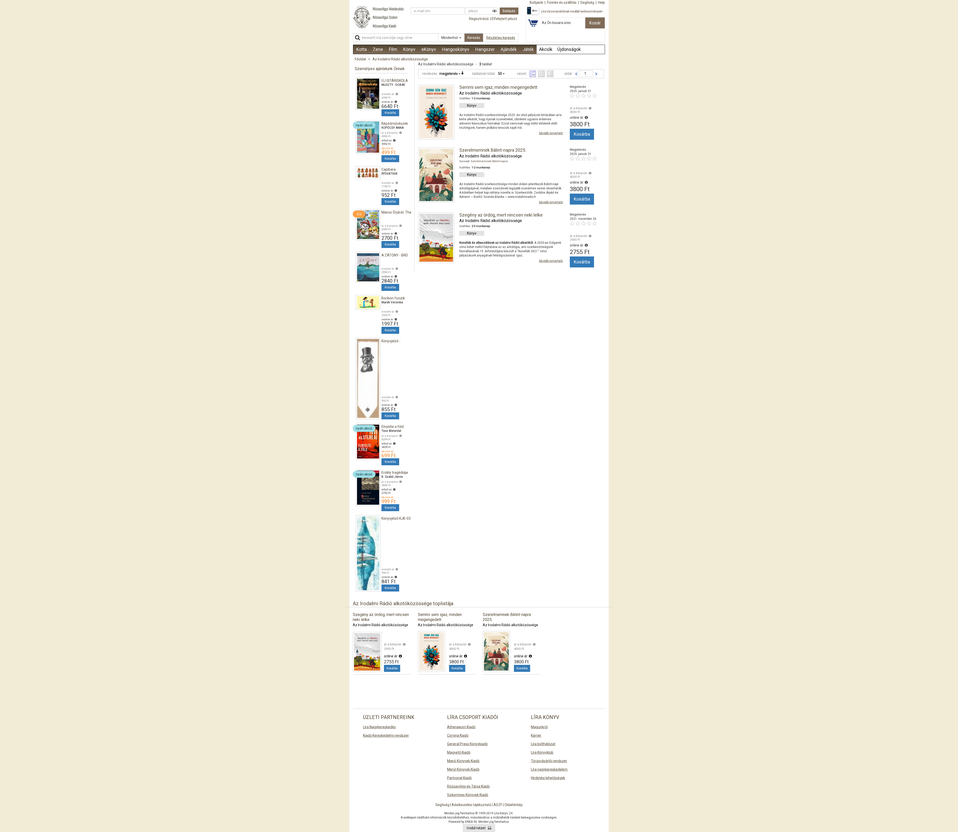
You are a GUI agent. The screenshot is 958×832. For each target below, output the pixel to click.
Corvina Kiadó (458, 735)
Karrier (536, 735)
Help (601, 2)
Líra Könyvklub (542, 752)
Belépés (509, 11)
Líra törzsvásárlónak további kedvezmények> (572, 11)
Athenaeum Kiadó (461, 727)
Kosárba (390, 113)
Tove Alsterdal (391, 431)
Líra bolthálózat (543, 744)
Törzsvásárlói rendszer (549, 761)
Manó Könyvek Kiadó (463, 761)
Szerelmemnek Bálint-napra (489, 161)
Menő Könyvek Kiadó (463, 769)
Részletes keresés (500, 38)
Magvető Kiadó (459, 752)
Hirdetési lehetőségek (548, 778)
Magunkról (539, 727)
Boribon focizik (393, 298)
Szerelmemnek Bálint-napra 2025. (492, 150)
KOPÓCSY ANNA (392, 127)
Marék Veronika (392, 302)
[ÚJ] (368, 224)
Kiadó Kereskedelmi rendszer (386, 735)
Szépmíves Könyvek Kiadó (467, 795)
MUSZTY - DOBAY (393, 85)
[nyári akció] (368, 137)
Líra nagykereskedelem (549, 769)
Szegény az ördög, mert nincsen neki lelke (501, 215)
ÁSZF (497, 805)
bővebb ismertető (551, 133)
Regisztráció (479, 19)
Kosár (595, 22)
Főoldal (360, 59)
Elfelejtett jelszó (504, 19)
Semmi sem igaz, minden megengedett (498, 87)
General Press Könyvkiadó (467, 744)
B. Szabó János (392, 476)
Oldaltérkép (513, 805)
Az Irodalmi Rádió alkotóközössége (400, 59)
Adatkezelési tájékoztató (471, 805)
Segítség (442, 805)
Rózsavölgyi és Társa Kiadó (468, 786)
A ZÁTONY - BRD (394, 255)
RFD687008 (389, 173)
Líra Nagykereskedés (379, 727)
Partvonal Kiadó (459, 778)
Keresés (474, 38)
